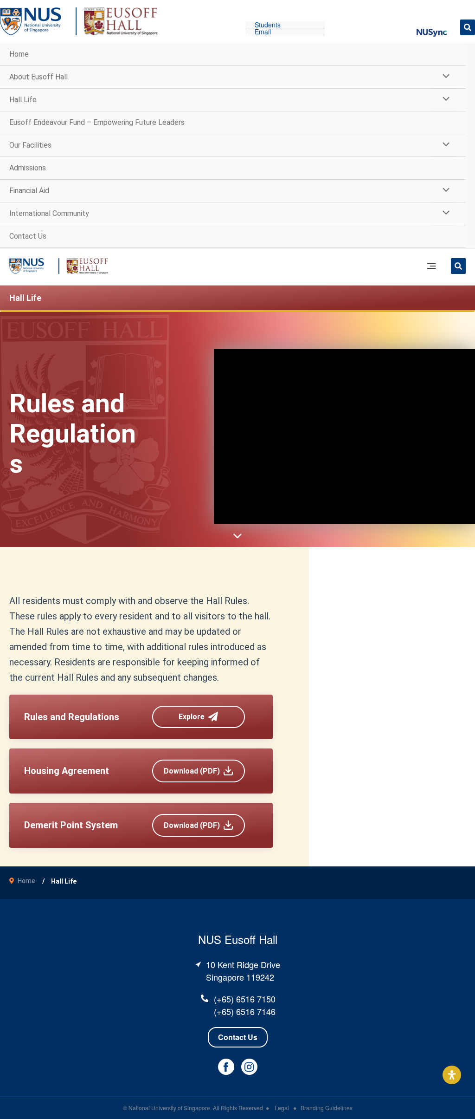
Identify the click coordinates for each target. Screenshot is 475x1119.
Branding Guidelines (327, 1108)
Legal (282, 1108)
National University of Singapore (169, 1108)
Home (26, 881)
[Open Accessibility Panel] (452, 1075)
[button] (432, 27)
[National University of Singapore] (30, 20)
